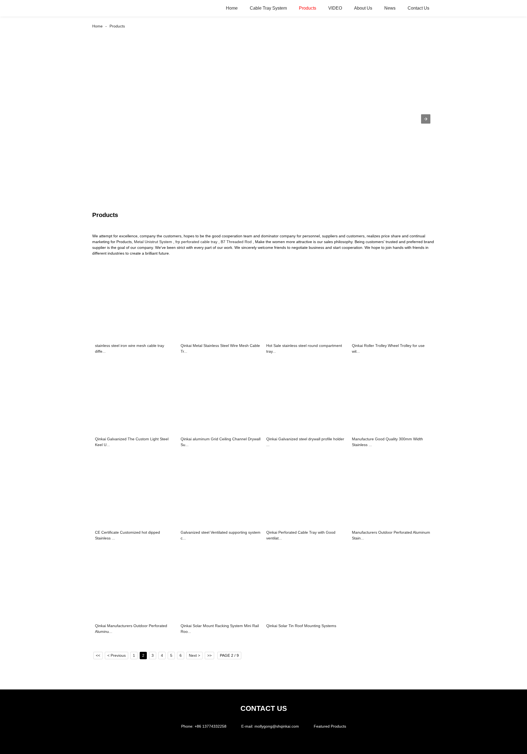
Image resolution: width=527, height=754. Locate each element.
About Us (363, 8)
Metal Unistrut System (153, 242)
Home (232, 8)
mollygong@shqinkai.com (276, 726)
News (390, 8)
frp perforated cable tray (196, 242)
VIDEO (335, 8)
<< (98, 655)
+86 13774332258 (210, 726)
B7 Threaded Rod (236, 242)
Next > (194, 655)
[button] (425, 119)
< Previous (116, 655)
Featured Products (330, 726)
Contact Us (418, 8)
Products (307, 8)
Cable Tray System (268, 8)
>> (209, 655)
